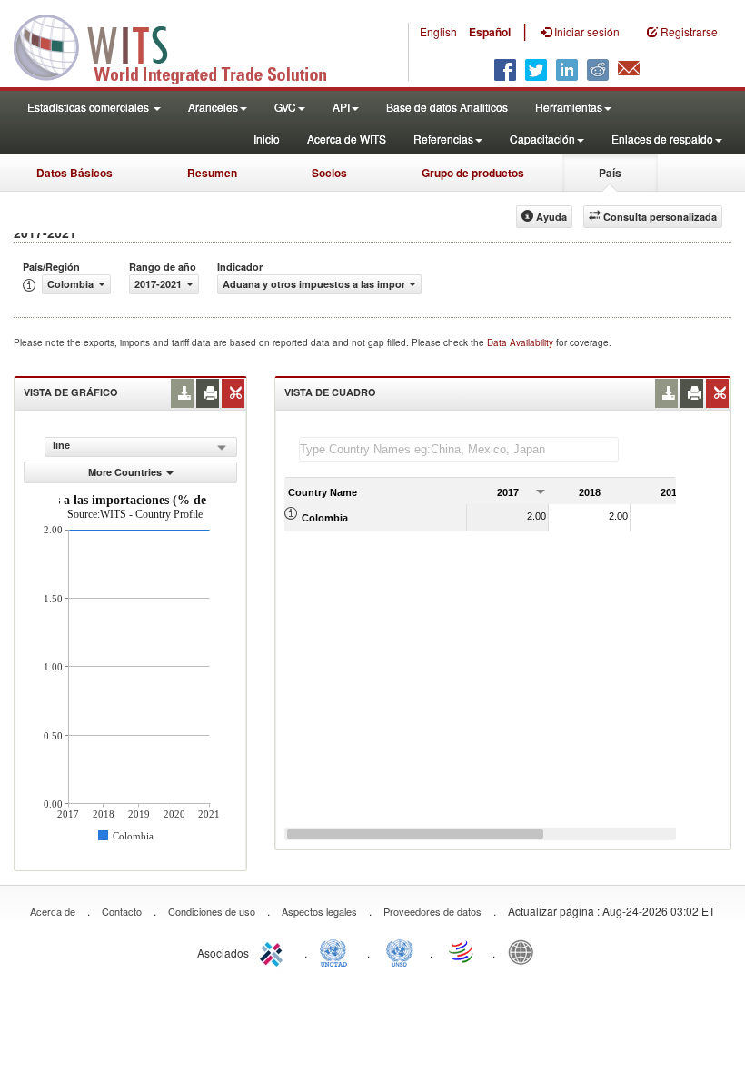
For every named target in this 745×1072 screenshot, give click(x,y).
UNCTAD (337, 951)
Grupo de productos (473, 172)
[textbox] (459, 449)
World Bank (525, 951)
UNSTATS (400, 951)
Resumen (212, 172)
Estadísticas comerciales (89, 106)
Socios (329, 172)
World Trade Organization (462, 951)
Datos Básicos (74, 172)
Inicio (266, 138)
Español (490, 32)
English (438, 31)
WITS (181, 45)
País (610, 172)
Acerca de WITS (346, 138)
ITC (274, 951)
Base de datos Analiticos (447, 106)
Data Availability (521, 342)
